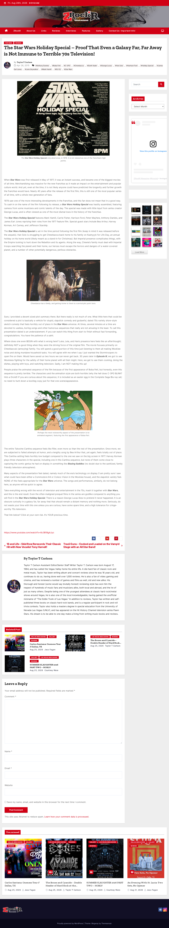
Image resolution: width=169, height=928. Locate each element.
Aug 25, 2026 (36, 649)
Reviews (56, 31)
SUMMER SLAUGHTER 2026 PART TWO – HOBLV (44, 666)
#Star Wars (68, 69)
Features (86, 31)
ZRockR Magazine (141, 178)
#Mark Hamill (46, 69)
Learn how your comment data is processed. (66, 816)
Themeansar (106, 923)
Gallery (99, 31)
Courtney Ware (51, 670)
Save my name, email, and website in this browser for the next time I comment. (46, 802)
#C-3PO (67, 66)
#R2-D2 (58, 69)
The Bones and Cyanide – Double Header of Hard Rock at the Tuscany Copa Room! (105, 643)
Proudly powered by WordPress (70, 923)
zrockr (154, 178)
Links (43, 31)
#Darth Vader (92, 66)
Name (8, 751)
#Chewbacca (79, 66)
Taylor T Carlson (24, 62)
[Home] (6, 31)
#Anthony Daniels (42, 66)
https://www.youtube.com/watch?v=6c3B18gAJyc (29, 532)
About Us (31, 31)
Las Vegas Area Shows (100, 637)
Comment (10, 696)
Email (8, 768)
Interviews (71, 31)
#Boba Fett (56, 66)
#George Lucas (106, 66)
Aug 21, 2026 (137, 890)
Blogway (94, 923)
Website (9, 785)
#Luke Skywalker (31, 69)
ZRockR (17, 31)
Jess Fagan (49, 649)
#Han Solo (119, 66)
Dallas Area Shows (38, 637)
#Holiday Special (147, 66)
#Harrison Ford (131, 66)
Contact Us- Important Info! (122, 31)
